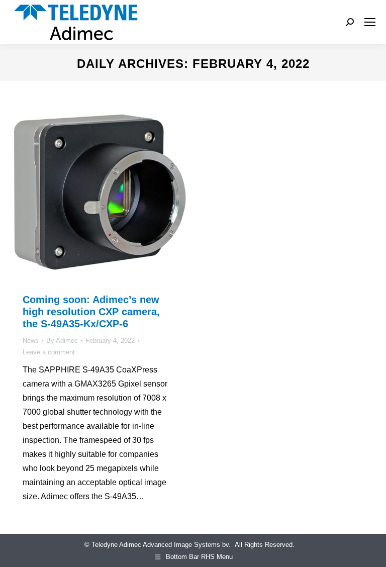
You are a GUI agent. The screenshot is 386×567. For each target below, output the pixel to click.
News (31, 340)
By (62, 340)
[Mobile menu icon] (370, 22)
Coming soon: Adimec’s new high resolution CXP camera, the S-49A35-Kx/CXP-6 (91, 311)
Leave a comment (49, 352)
